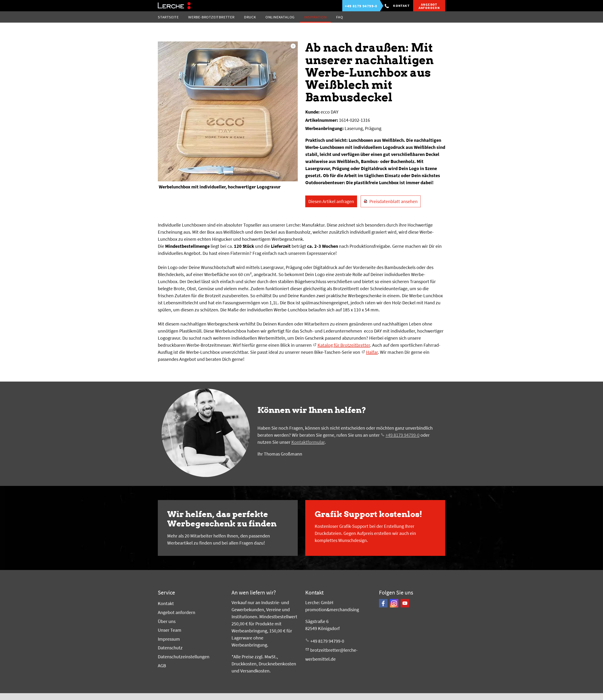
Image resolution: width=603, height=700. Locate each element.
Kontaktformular (308, 442)
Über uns (166, 621)
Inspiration (315, 17)
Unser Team (169, 630)
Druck (250, 17)
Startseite (168, 17)
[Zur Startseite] (174, 5)
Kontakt (401, 6)
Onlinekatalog (280, 17)
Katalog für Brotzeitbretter (344, 345)
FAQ (339, 17)
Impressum (169, 639)
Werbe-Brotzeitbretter (211, 17)
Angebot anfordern (176, 612)
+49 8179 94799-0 (403, 435)
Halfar (372, 352)
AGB (162, 665)
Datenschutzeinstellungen (183, 656)
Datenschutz (170, 648)
